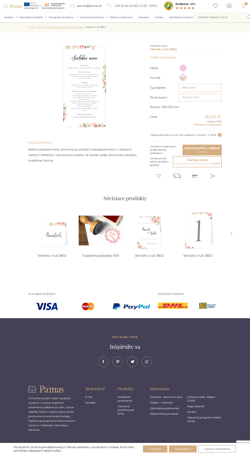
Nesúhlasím (183, 449)
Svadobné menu (76, 27)
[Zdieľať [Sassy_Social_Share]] (213, 174)
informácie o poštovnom (208, 124)
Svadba (8, 17)
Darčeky (143, 17)
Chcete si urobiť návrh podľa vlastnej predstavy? (163, 150)
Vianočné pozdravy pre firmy (126, 410)
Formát (155, 78)
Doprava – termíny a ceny (166, 396)
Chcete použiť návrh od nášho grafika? (159, 162)
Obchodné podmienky (164, 408)
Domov (31, 27)
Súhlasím (155, 449)
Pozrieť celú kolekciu (163, 57)
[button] (236, 233)
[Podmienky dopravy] (177, 174)
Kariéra (191, 411)
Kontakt (90, 402)
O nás (88, 396)
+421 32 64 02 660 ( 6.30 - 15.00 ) (135, 6)
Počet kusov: (158, 97)
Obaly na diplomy (121, 17)
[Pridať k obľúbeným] (159, 174)
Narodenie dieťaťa (31, 17)
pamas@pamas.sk (89, 6)
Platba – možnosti (161, 402)
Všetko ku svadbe (56, 27)
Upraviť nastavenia (217, 449)
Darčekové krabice (181, 17)
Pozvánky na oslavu (61, 17)
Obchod (42, 27)
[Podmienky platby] (195, 174)
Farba (154, 68)
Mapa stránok (195, 406)
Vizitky (159, 17)
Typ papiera (158, 87)
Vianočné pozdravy (91, 17)
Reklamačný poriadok (164, 413)
